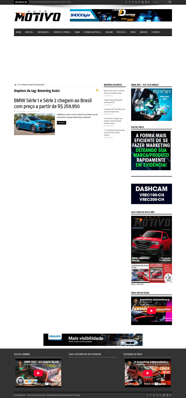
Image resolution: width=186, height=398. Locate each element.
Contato (156, 32)
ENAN (77, 32)
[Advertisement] (93, 60)
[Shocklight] (121, 21)
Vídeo (133, 32)
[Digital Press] (151, 170)
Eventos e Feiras (62, 32)
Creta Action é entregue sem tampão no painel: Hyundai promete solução (113, 121)
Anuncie (143, 32)
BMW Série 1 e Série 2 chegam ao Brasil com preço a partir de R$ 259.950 (53, 103)
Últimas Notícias (92, 32)
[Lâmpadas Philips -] (93, 345)
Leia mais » (61, 123)
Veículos (121, 32)
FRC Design (76, 395)
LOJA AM (109, 32)
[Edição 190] (151, 282)
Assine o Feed (97, 90)
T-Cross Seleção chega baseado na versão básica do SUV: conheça (50, 2)
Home (18, 32)
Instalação (44, 32)
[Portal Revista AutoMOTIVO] (41, 21)
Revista (29, 32)
